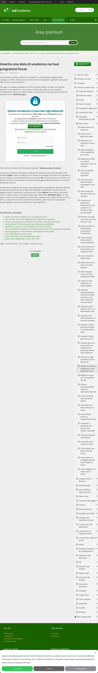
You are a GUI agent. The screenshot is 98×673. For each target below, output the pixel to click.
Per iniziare (5, 20)
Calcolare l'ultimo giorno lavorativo (87, 337)
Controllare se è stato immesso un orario (87, 407)
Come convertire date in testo (86, 257)
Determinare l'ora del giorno (87, 128)
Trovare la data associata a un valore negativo (86, 283)
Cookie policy (8, 636)
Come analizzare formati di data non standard (87, 193)
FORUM (72, 20)
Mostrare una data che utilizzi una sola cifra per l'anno (88, 219)
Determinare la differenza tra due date (87, 143)
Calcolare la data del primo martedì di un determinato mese (87, 328)
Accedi (62, 2)
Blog (45, 20)
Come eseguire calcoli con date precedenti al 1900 (87, 274)
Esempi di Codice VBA (20, 53)
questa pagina (40, 132)
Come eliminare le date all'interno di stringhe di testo (87, 249)
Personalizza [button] (81, 669)
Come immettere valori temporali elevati (86, 398)
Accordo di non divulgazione (13, 639)
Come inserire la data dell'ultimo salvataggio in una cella (87, 183)
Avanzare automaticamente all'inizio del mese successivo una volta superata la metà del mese (87, 296)
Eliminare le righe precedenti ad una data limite (87, 359)
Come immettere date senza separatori (86, 173)
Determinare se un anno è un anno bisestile (87, 265)
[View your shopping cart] (96, 20)
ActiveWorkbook (11, 244)
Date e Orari (34, 53)
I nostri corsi (55, 636)
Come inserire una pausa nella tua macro (87, 451)
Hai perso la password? (39, 156)
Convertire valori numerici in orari (86, 443)
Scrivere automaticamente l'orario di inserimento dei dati (88, 388)
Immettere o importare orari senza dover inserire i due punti (87, 427)
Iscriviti (26, 156)
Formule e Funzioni (18, 20)
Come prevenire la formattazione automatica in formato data (87, 229)
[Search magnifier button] (92, 10)
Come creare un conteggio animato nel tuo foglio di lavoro (87, 461)
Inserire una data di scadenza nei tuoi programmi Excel (59, 53)
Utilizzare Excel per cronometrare (87, 436)
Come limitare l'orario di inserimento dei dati (88, 416)
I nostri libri (55, 633)
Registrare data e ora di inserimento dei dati (87, 377)
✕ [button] (95, 653)
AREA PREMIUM (58, 20)
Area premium (6, 53)
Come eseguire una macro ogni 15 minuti (87, 471)
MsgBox (26, 244)
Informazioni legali (10, 641)
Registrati (70, 2)
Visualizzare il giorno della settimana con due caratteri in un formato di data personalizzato (87, 206)
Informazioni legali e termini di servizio (40, 2)
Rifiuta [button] (49, 669)
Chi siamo (12, 2)
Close (20, 244)
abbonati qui (29, 121)
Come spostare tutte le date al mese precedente (87, 240)
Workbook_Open (36, 244)
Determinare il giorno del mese (86, 135)
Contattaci (22, 2)
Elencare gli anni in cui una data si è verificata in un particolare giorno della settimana (87, 348)
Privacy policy (8, 633)
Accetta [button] (18, 669)
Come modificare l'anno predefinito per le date (87, 152)
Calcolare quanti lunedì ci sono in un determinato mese (87, 308)
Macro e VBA (34, 20)
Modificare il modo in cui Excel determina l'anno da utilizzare (88, 162)
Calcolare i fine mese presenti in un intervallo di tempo (88, 318)
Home (3, 2)
